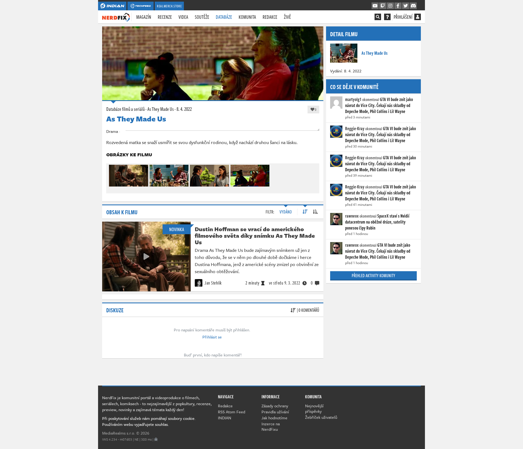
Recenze (165, 16)
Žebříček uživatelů (321, 417)
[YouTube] (375, 6)
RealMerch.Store (169, 6)
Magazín (143, 16)
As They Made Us (160, 108)
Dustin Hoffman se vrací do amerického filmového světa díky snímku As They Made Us (255, 235)
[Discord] (413, 6)
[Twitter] (405, 6)
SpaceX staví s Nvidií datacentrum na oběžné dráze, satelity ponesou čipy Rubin (377, 222)
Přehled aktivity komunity (373, 275)
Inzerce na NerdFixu (271, 426)
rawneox (352, 216)
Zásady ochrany (275, 405)
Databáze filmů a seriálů (125, 108)
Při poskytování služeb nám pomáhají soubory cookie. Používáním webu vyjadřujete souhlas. (149, 421)
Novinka (176, 229)
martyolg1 (353, 99)
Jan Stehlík (213, 283)
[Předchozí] (113, 174)
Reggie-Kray (354, 128)
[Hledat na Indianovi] (378, 17)
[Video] (146, 256)
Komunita (247, 16)
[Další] (313, 174)
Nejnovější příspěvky (314, 408)
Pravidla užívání (275, 411)
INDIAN (224, 417)
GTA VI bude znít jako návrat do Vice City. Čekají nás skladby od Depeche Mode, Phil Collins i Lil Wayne (379, 105)
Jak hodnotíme (274, 417)
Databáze (224, 16)
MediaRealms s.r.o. (118, 433)
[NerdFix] (116, 16)
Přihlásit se (212, 337)
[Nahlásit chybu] (156, 439)
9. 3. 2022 (284, 283)
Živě (287, 16)
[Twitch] (382, 6)
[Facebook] (398, 6)
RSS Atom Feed (231, 411)
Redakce (270, 16)
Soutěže (202, 16)
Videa (183, 16)
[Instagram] (390, 6)
